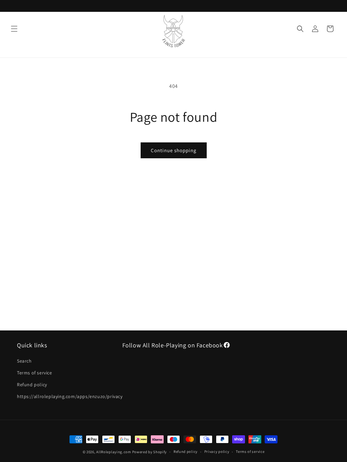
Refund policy (32, 385)
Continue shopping (174, 150)
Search (24, 361)
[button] (14, 28)
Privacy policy (216, 451)
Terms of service (34, 373)
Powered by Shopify (149, 451)
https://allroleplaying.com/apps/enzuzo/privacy (70, 396)
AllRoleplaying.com (113, 451)
